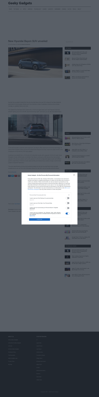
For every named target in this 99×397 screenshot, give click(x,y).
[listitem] (49, 195)
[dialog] (49, 198)
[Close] (74, 175)
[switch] (67, 198)
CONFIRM (39, 219)
